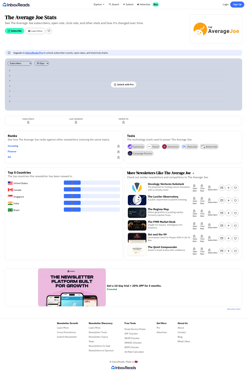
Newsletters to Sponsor (101, 350)
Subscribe (16, 30)
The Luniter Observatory (163, 196)
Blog (180, 336)
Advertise (145, 4)
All (9, 156)
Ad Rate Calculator (134, 351)
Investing (13, 145)
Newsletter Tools (98, 332)
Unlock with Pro (125, 84)
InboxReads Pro (34, 52)
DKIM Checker (132, 338)
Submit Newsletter (67, 336)
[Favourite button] (49, 31)
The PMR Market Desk (161, 221)
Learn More (36, 30)
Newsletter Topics (98, 336)
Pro (156, 4)
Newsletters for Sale (99, 345)
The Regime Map (158, 209)
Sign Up (237, 4)
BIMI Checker (132, 347)
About (181, 327)
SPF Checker (131, 333)
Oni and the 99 (157, 234)
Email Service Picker (135, 329)
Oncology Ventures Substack (166, 184)
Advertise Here (234, 309)
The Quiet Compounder (162, 247)
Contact (182, 332)
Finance (12, 151)
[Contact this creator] (222, 188)
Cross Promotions (66, 332)
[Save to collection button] (228, 188)
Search (115, 4)
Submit (129, 4)
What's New (184, 341)
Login (226, 4)
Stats (91, 341)
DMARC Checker (133, 342)
